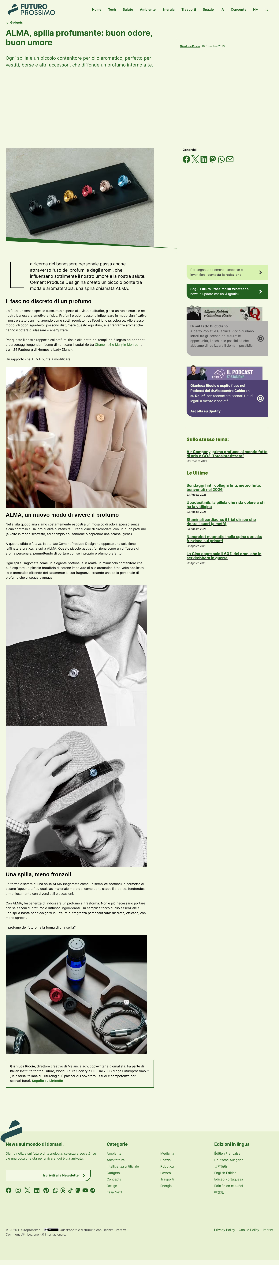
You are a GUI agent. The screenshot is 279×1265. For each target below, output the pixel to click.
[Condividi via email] (230, 162)
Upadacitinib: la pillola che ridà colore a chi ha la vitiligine (226, 504)
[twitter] (27, 1190)
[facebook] (9, 1190)
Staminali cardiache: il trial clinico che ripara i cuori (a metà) (221, 521)
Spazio (208, 9)
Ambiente (148, 9)
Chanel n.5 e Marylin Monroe (117, 345)
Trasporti (188, 9)
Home (96, 9)
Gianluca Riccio (190, 46)
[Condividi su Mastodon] (213, 162)
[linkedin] (37, 1190)
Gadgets (16, 22)
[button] (266, 9)
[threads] (63, 1190)
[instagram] (18, 1190)
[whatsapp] (56, 1190)
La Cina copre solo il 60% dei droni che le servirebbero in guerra (224, 555)
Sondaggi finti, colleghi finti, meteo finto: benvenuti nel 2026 (224, 487)
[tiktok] (70, 1190)
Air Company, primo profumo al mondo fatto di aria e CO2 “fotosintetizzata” (227, 453)
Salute (128, 9)
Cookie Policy (249, 1230)
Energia (168, 9)
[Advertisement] (139, 108)
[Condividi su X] (195, 162)
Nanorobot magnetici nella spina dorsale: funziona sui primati (224, 538)
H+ (255, 9)
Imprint (268, 1230)
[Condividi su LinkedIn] (204, 162)
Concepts (238, 9)
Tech (112, 9)
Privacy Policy (224, 1230)
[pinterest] (46, 1190)
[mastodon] (78, 1190)
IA (222, 9)
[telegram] (93, 1190)
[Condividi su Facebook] (187, 162)
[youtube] (85, 1190)
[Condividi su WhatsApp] (222, 162)
